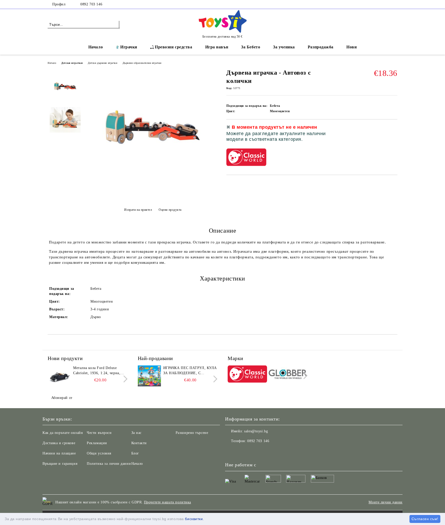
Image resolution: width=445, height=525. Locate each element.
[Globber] (288, 375)
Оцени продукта (170, 210)
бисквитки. (194, 519)
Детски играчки (72, 63)
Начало (95, 47)
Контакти (139, 443)
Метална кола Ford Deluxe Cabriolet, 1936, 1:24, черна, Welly (96, 371)
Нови (351, 47)
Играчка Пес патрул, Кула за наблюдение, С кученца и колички (190, 371)
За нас (136, 433)
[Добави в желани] (393, 135)
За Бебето (250, 47)
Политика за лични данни (109, 464)
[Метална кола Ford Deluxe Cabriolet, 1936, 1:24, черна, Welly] (59, 377)
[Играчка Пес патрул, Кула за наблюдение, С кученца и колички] (149, 377)
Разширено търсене (192, 433)
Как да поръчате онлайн (62, 433)
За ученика (284, 47)
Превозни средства (173, 47)
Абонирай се (61, 398)
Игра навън (216, 47)
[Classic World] (247, 374)
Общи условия (99, 453)
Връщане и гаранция (59, 464)
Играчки (128, 47)
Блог (135, 453)
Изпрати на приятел (138, 210)
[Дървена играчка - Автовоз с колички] (152, 198)
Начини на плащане (59, 453)
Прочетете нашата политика (167, 502)
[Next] (124, 378)
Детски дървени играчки (102, 63)
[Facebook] (394, 4)
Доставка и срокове (58, 443)
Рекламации (97, 443)
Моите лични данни (386, 502)
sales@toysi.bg (256, 431)
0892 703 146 (91, 4)
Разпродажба (320, 47)
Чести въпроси (99, 433)
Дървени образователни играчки (142, 63)
